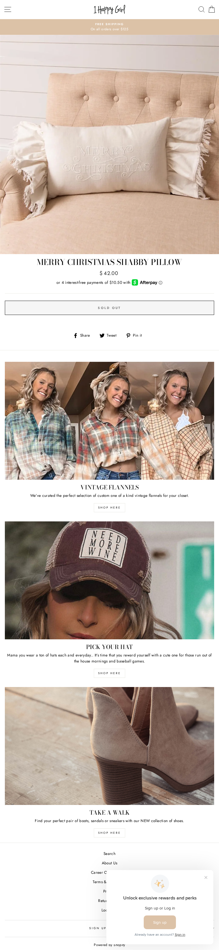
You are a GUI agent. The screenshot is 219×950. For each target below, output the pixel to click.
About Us (109, 863)
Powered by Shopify (109, 944)
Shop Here (109, 673)
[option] (109, 27)
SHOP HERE (109, 507)
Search (109, 853)
